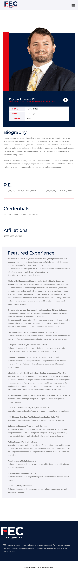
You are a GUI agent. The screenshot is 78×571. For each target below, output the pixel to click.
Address (16, 118)
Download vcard (6, 62)
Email (14, 114)
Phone (15, 109)
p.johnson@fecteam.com (35, 114)
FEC (38, 567)
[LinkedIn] (65, 100)
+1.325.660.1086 (32, 109)
